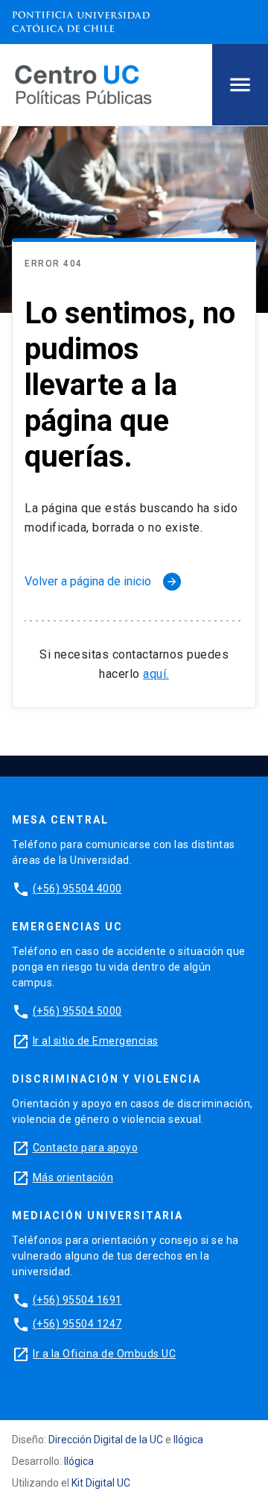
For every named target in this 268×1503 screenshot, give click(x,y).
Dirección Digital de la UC (105, 1440)
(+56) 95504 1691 (77, 1300)
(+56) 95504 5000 (77, 1011)
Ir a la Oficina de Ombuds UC (104, 1354)
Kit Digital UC (100, 1483)
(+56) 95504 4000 (77, 888)
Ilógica (188, 1440)
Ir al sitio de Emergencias (96, 1041)
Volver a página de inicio (101, 581)
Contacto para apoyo (85, 1148)
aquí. (156, 674)
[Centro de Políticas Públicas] (83, 84)
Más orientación (73, 1177)
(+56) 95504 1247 (77, 1324)
